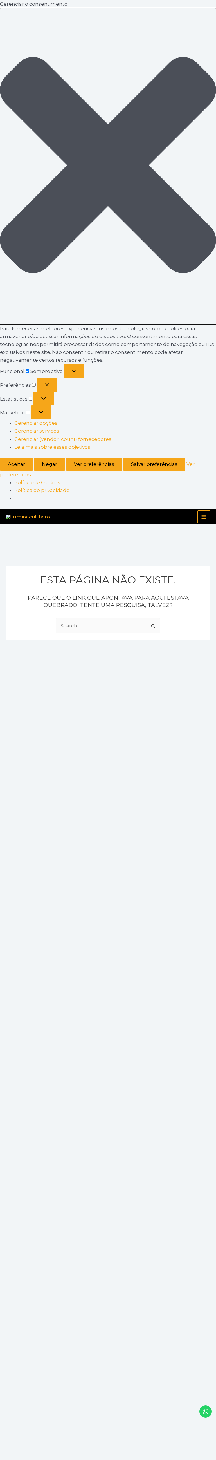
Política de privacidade (41, 490)
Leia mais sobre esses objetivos (52, 447)
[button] (108, 166)
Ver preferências (94, 464)
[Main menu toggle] (203, 516)
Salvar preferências (154, 464)
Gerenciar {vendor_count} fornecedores (62, 439)
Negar (49, 464)
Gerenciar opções (35, 423)
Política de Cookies (37, 482)
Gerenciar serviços (36, 431)
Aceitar (16, 464)
